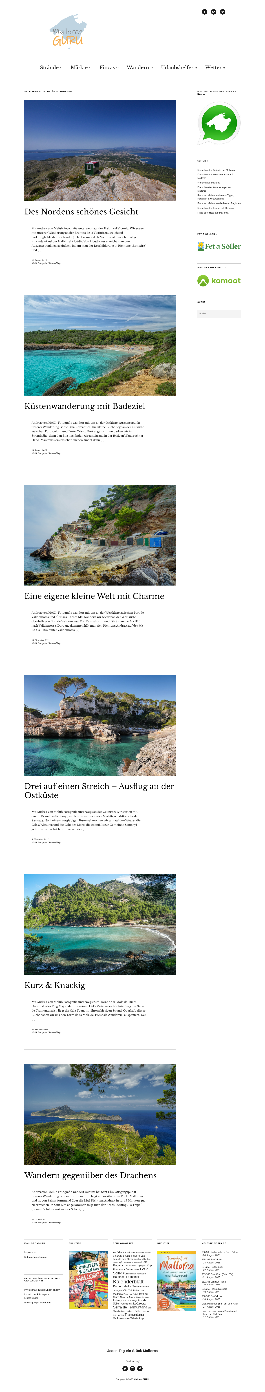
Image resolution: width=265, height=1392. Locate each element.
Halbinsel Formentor (126, 1276)
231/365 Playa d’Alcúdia (214, 1289)
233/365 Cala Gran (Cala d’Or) (217, 1274)
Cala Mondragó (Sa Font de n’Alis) (220, 1303)
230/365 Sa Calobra (212, 1296)
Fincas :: (109, 67)
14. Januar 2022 (39, 260)
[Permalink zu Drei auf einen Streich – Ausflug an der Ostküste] (100, 774)
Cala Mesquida (129, 1259)
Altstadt (126, 1252)
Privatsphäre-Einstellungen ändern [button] (42, 1289)
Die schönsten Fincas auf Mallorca (215, 208)
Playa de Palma (127, 1297)
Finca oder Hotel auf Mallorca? (213, 212)
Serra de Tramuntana (130, 1307)
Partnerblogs (55, 263)
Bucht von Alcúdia (143, 1253)
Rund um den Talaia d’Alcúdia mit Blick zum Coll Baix (219, 1312)
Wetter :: (215, 67)
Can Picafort (130, 1265)
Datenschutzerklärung (35, 1257)
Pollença (117, 1300)
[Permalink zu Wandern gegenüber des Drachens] (100, 1163)
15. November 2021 (40, 640)
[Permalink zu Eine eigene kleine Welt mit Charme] (100, 584)
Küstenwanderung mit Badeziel (84, 406)
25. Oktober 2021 (40, 1029)
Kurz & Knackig (54, 985)
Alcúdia (117, 1252)
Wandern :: (140, 67)
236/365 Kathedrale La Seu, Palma (220, 1252)
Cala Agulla (118, 1256)
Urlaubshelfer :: (179, 67)
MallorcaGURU (141, 1379)
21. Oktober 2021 (39, 1219)
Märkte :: (81, 67)
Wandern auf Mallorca (208, 182)
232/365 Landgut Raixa (214, 1281)
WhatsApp (137, 1318)
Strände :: (51, 67)
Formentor (129, 1273)
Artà (133, 1253)
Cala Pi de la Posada (132, 1262)
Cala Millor (141, 1259)
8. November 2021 (40, 839)
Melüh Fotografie (39, 263)
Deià (128, 1269)
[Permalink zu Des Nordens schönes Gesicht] (100, 200)
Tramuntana (134, 1315)
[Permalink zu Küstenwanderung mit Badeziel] (100, 394)
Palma (127, 1290)
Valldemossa (121, 1318)
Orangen (117, 1290)
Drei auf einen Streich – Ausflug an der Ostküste (99, 791)
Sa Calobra (138, 1303)
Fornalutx (141, 1273)
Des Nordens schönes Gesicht (81, 211)
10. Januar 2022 (39, 450)
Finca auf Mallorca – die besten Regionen (219, 203)
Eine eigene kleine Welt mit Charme (94, 596)
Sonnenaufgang (127, 1311)
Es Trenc (135, 1269)
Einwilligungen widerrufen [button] (37, 1302)
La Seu (133, 1286)
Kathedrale (120, 1286)
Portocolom (126, 1304)
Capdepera (141, 1266)
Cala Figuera (132, 1255)
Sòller (138, 1311)
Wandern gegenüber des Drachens (90, 1175)
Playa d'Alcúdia (130, 1294)
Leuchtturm (143, 1286)
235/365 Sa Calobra (212, 1259)
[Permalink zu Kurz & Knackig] (100, 973)
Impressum (30, 1252)
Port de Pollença (130, 1300)
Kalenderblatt (128, 1282)
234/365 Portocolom (212, 1267)
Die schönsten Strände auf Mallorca (216, 170)
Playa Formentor (143, 1297)
